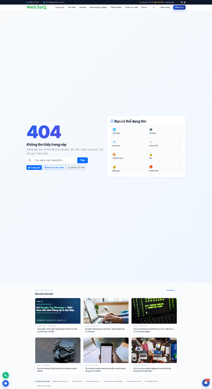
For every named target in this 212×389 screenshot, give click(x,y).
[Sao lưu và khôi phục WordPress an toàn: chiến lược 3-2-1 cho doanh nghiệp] (154, 311)
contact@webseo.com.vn (55, 2)
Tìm (82, 160)
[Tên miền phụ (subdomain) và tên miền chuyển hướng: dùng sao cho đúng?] (106, 350)
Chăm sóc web (131, 7)
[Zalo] (185, 2)
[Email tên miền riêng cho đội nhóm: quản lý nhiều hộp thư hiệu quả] (106, 311)
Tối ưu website (77, 381)
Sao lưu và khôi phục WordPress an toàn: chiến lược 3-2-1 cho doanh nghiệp (154, 330)
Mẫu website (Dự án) (60, 381)
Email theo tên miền (134, 381)
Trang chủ (59, 7)
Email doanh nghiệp (98, 7)
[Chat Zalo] (5, 383)
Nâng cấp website (92, 381)
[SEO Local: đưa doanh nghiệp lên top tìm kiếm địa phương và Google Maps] (154, 350)
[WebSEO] (36, 7)
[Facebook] (182, 2)
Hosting (82, 7)
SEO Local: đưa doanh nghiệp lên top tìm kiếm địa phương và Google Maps (152, 369)
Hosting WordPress (152, 381)
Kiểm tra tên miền (55, 167)
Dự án (144, 7)
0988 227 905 (77, 167)
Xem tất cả (171, 290)
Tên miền (72, 7)
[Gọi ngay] (5, 375)
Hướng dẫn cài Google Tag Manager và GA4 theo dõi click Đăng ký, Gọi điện (57, 330)
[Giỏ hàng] (153, 7)
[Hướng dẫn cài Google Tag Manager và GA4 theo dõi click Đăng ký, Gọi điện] (57, 311)
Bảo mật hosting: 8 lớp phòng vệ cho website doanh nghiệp (57, 369)
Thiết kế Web (115, 7)
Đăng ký (180, 7)
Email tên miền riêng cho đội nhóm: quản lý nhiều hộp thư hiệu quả (105, 330)
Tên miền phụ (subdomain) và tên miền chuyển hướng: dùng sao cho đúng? (105, 369)
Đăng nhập (165, 7)
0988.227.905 (34, 2)
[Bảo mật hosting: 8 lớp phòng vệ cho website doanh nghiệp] (57, 350)
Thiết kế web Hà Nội (44, 386)
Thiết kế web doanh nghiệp (113, 381)
